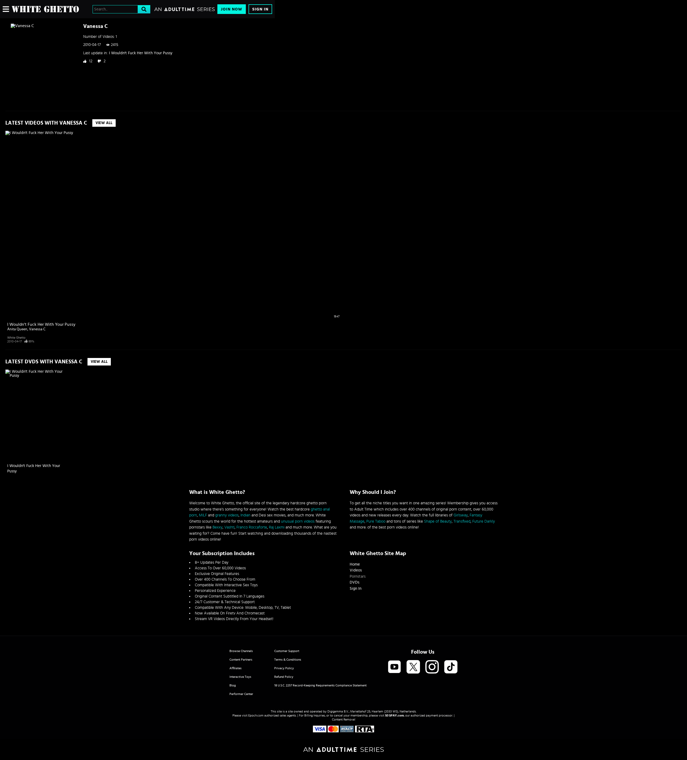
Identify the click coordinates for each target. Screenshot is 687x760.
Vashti (229, 527)
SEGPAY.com (394, 715)
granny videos (227, 515)
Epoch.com (256, 715)
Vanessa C (37, 329)
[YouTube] (394, 667)
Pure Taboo (375, 521)
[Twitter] (413, 667)
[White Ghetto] (45, 9)
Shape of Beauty (438, 521)
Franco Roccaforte (251, 527)
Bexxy (217, 527)
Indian (245, 515)
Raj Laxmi (276, 527)
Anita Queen (17, 329)
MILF (203, 515)
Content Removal (343, 719)
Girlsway (461, 515)
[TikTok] (451, 667)
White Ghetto (16, 337)
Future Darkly (483, 521)
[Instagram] (432, 667)
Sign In (260, 9)
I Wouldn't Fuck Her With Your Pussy (140, 53)
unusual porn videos (298, 521)
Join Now (231, 9)
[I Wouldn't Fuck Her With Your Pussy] (38, 415)
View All (104, 123)
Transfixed (462, 521)
